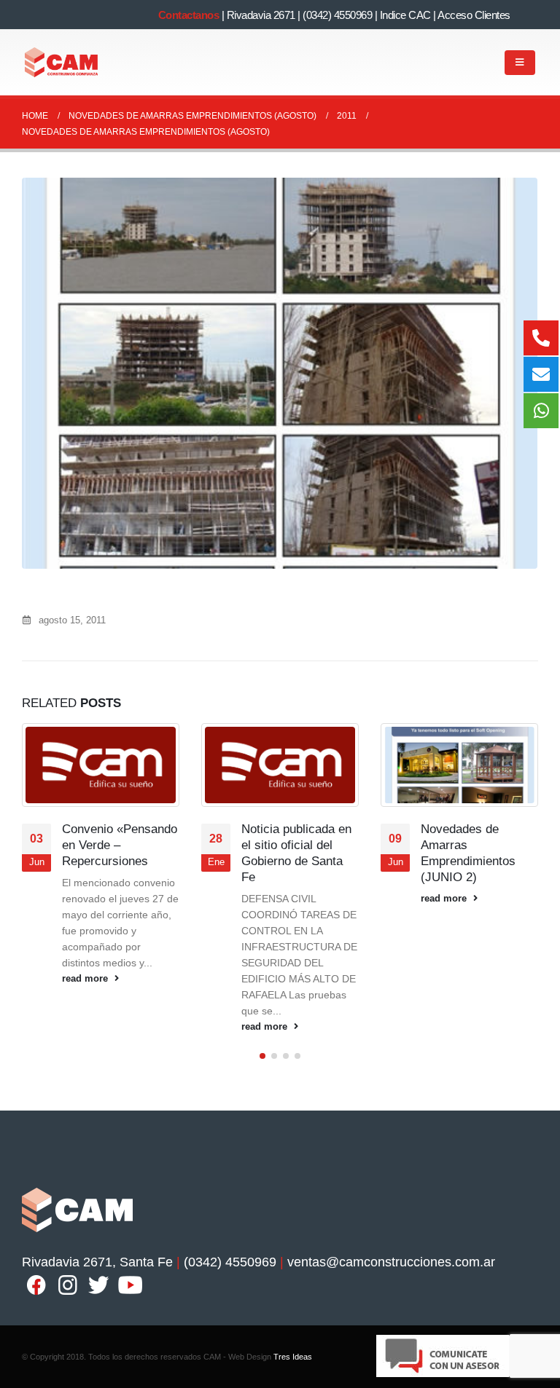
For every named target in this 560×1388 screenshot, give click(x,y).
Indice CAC (405, 15)
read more (86, 979)
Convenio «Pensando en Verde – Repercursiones (119, 845)
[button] (262, 1055)
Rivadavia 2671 (261, 15)
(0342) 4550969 (337, 15)
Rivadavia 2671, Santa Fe (97, 1262)
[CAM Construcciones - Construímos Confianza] (62, 62)
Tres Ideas (292, 1356)
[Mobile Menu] (520, 62)
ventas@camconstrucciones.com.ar (391, 1262)
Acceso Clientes (474, 15)
